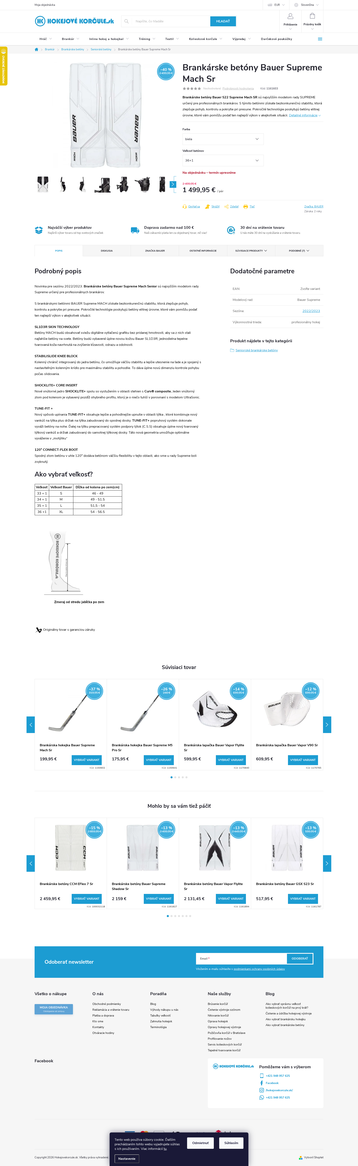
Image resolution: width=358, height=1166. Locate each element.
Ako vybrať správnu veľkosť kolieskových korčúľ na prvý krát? (287, 1006)
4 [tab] (183, 777)
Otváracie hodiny (103, 1033)
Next (327, 724)
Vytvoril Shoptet (313, 1157)
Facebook (272, 1083)
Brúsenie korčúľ (218, 1004)
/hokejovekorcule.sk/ (279, 1090)
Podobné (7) (297, 250)
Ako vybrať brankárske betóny (285, 1025)
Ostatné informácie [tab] (203, 250)
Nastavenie (126, 1158)
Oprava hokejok (218, 1021)
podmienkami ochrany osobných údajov (259, 969)
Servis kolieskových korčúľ (225, 1045)
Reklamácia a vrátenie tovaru (110, 1010)
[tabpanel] (71, 724)
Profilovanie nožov (220, 1039)
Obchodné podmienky (106, 1004)
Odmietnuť (200, 1143)
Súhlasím (231, 1143)
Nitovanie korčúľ (218, 1016)
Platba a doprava (103, 1016)
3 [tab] (179, 777)
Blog (153, 1004)
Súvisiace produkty (249, 250)
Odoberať (300, 959)
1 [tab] (172, 777)
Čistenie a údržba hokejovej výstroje (289, 1013)
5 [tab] (186, 777)
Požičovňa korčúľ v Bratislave (226, 1033)
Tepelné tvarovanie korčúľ (224, 1050)
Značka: (313, 207)
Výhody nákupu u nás (164, 1010)
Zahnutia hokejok (161, 1021)
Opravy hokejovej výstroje (224, 1027)
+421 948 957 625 (278, 1076)
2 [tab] (175, 777)
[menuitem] (46, 39)
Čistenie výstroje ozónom (224, 1010)
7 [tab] (190, 916)
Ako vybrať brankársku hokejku (286, 1019)
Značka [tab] (155, 250)
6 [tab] (186, 916)
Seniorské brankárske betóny (257, 350)
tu (165, 1149)
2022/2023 (311, 311)
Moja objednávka (45, 5)
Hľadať (223, 21)
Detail (87, 760)
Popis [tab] (59, 250)
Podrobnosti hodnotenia (238, 88)
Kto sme (97, 1021)
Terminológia (158, 1027)
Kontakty (98, 1027)
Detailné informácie (303, 115)
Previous (31, 724)
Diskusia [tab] (107, 250)
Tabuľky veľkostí (160, 1016)
